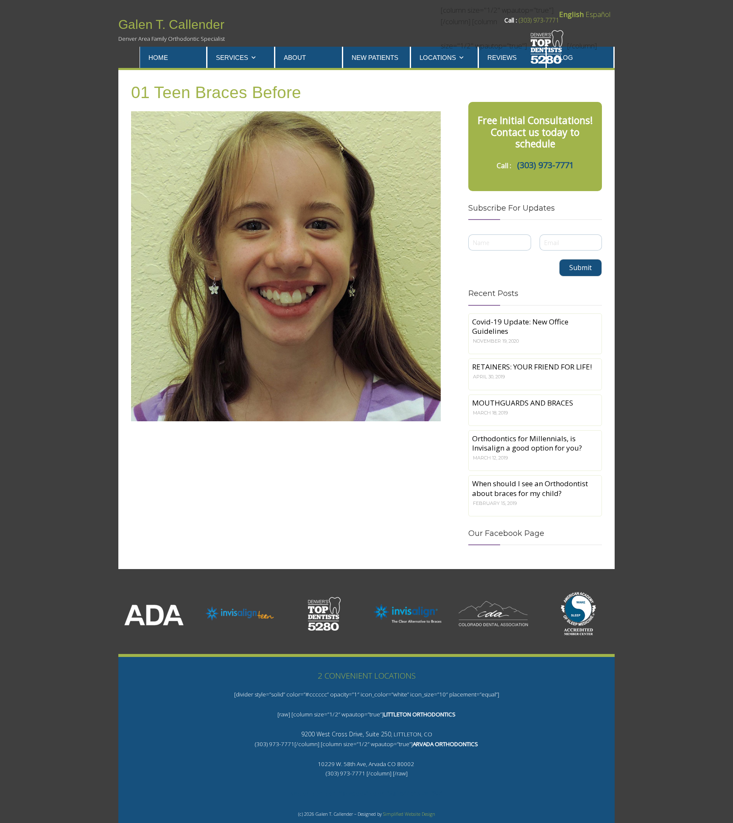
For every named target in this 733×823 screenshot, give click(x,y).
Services (232, 57)
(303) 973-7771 (539, 20)
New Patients (375, 57)
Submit (580, 267)
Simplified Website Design (409, 814)
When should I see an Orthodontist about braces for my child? (530, 488)
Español (597, 14)
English (571, 14)
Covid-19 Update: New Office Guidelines (520, 326)
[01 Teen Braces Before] (286, 266)
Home (158, 57)
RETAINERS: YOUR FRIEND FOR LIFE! (532, 367)
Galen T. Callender (171, 24)
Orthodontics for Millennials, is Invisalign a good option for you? (527, 443)
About (295, 57)
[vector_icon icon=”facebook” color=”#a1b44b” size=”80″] (367, 793)
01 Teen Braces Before (216, 92)
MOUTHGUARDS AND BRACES (522, 403)
